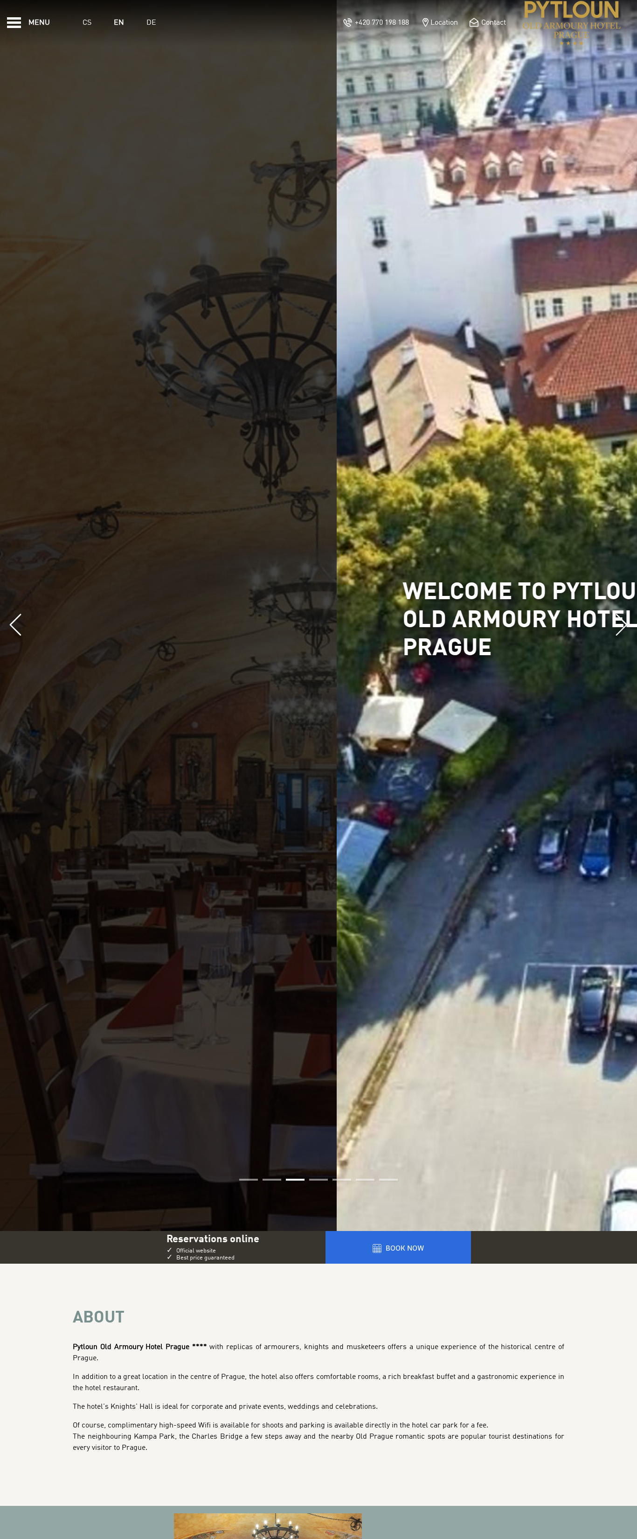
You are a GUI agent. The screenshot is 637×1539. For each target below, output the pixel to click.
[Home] (571, 23)
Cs (87, 23)
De (151, 23)
